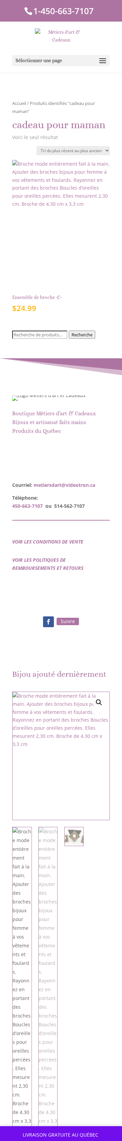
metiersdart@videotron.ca (64, 485)
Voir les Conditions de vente (47, 541)
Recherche (82, 335)
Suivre (68, 621)
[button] (99, 702)
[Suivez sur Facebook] (48, 621)
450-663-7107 (27, 506)
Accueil (19, 103)
